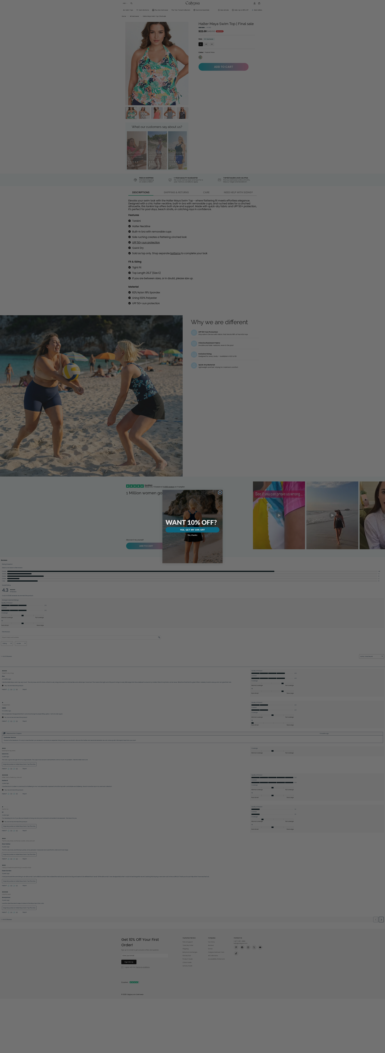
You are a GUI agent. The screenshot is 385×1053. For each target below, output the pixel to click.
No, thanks (192, 535)
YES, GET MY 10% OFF (192, 530)
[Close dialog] (220, 492)
